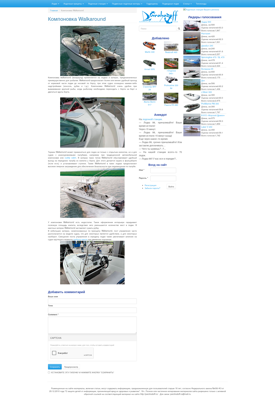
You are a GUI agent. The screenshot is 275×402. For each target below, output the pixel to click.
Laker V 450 (206, 126)
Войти (171, 186)
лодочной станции (152, 119)
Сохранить (55, 366)
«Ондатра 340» (171, 72)
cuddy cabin (70, 157)
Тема (50, 305)
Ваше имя (53, 296)
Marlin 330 (150, 51)
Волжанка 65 (207, 68)
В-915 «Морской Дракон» (213, 115)
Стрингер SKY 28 (149, 88)
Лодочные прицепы (72, 3)
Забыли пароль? (152, 188)
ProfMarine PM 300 (210, 103)
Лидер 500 (206, 21)
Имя (141, 169)
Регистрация (150, 185)
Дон (203, 80)
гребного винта (80, 239)
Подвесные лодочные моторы (126, 3)
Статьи (186, 3)
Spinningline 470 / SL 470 (212, 57)
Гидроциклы (152, 3)
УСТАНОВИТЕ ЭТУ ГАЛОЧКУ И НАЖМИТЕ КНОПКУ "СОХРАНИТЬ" (82, 372)
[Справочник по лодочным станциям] (201, 9)
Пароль (143, 177)
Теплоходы (201, 3)
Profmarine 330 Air (171, 87)
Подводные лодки (170, 3)
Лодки (55, 3)
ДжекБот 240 (207, 45)
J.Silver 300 (206, 92)
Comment (53, 314)
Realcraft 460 (171, 52)
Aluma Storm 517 (150, 103)
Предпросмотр (71, 366)
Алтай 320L (149, 69)
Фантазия (205, 33)
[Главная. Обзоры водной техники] (158, 16)
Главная (54, 10)
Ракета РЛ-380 (171, 104)
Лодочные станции (97, 3)
